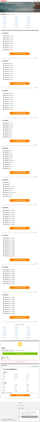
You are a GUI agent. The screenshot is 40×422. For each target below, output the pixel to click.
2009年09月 (5, 120)
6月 (28, 376)
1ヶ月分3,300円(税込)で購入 (20, 53)
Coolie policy (29, 414)
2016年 (16, 331)
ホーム (2, 2)
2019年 (16, 23)
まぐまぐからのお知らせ (20, 405)
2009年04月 (5, 267)
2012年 (4, 18)
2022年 (16, 25)
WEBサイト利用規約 (20, 408)
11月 (16, 380)
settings (29, 419)
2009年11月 (5, 60)
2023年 (28, 25)
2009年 (4, 16)
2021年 (4, 25)
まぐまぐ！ (8, 420)
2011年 (28, 16)
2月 (16, 374)
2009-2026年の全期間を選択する (10, 369)
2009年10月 (5, 90)
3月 (28, 374)
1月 (4, 374)
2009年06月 (5, 207)
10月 (5, 380)
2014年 (28, 18)
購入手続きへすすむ (20, 395)
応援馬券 (5, 2)
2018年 (4, 23)
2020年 (28, 23)
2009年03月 (5, 294)
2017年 (28, 331)
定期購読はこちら (20, 353)
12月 (29, 380)
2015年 (4, 331)
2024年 (4, 27)
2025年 (16, 27)
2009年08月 (5, 148)
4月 (4, 376)
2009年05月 (5, 235)
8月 (16, 378)
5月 (16, 376)
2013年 (16, 18)
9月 (28, 378)
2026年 (28, 27)
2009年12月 (5, 33)
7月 (4, 378)
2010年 (16, 16)
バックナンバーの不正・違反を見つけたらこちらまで (20, 361)
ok (29, 416)
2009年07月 (5, 179)
